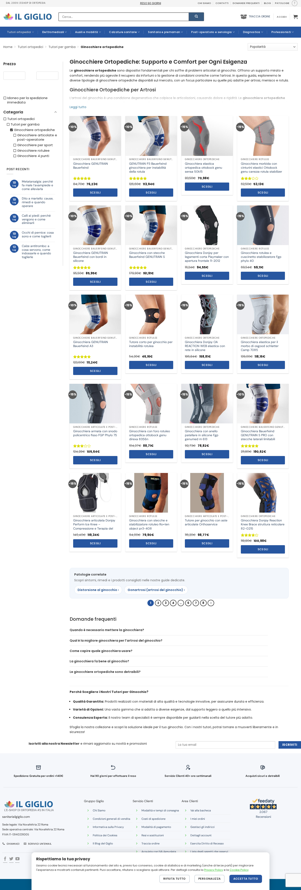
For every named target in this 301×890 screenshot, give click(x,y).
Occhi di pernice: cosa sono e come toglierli (38, 234)
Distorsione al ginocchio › (98, 590)
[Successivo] (211, 603)
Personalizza (209, 879)
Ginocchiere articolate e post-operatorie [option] (37, 137)
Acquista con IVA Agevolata (158, 851)
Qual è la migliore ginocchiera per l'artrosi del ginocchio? (116, 640)
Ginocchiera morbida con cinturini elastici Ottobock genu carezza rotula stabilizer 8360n (261, 170)
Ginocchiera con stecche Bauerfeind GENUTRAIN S (147, 255)
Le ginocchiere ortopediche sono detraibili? (105, 672)
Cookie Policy (239, 870)
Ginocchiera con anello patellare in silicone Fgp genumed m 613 (201, 435)
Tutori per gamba (62, 47)
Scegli (95, 192)
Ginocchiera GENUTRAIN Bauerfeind (90, 166)
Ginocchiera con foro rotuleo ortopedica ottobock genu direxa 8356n (149, 435)
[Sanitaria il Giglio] (27, 16)
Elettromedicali (53, 32)
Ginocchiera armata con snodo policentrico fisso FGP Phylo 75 (95, 433)
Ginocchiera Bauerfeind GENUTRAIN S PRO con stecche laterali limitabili (258, 435)
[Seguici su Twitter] (11, 859)
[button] (281, 17)
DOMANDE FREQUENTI (246, 3)
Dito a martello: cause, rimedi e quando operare (37, 202)
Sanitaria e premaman (164, 32)
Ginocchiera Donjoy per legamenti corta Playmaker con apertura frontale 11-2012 (207, 257)
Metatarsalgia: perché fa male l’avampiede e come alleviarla (37, 185)
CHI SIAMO (204, 3)
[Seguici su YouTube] (17, 859)
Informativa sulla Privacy (108, 827)
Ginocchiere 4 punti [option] (33, 156)
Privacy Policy (213, 870)
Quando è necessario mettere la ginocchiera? (107, 630)
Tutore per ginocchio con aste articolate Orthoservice (206, 522)
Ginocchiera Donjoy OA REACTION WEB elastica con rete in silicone (205, 346)
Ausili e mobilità (86, 32)
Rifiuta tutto (174, 879)
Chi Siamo (99, 810)
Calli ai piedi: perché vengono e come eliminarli (36, 219)
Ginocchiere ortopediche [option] (34, 130)
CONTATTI (222, 3)
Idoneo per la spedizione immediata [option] (27, 100)
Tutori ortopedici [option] (21, 119)
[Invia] (196, 16)
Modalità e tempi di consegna (160, 810)
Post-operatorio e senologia (211, 32)
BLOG (267, 3)
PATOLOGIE (282, 3)
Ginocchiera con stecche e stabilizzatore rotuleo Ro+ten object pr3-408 (149, 524)
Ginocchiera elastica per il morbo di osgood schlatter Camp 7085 (260, 346)
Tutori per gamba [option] (25, 124)
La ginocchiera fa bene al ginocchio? (99, 661)
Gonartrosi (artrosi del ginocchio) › (156, 590)
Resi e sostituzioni (152, 835)
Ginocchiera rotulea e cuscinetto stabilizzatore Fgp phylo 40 (261, 257)
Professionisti (281, 32)
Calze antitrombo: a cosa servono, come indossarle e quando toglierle (36, 251)
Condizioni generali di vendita (111, 819)
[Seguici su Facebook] (294, 3)
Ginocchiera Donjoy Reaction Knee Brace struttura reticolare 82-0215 (262, 524)
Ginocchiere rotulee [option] (33, 150)
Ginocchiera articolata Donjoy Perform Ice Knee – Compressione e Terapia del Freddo (94, 526)
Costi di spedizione (153, 819)
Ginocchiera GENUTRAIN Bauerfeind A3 (90, 344)
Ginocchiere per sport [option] (35, 145)
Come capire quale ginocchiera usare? (101, 651)
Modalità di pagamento (156, 827)
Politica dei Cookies (105, 835)
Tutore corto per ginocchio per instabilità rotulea (151, 344)
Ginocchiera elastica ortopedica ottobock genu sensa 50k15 (203, 168)
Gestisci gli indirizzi (202, 827)
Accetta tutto (245, 879)
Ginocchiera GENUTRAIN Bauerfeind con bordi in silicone (90, 257)
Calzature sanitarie (123, 32)
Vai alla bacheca (200, 810)
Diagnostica (251, 32)
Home (8, 47)
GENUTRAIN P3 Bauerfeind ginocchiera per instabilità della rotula (148, 168)
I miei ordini (197, 819)
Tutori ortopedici (19, 32)
